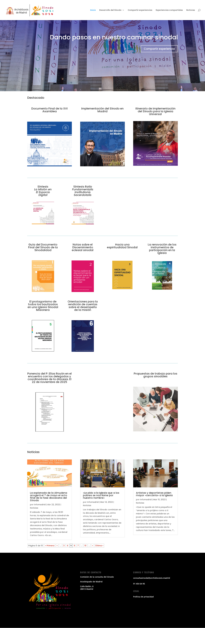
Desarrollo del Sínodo (110, 10)
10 (85, 545)
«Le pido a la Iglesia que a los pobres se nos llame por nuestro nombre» (101, 495)
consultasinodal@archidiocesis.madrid (151, 578)
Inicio (93, 10)
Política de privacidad (143, 596)
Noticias (190, 10)
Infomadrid (40, 504)
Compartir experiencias (140, 10)
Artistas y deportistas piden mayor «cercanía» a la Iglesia (154, 494)
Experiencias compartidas (169, 10)
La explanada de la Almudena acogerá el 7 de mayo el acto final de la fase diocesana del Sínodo (48, 496)
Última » (99, 545)
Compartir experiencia (159, 49)
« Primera (49, 545)
